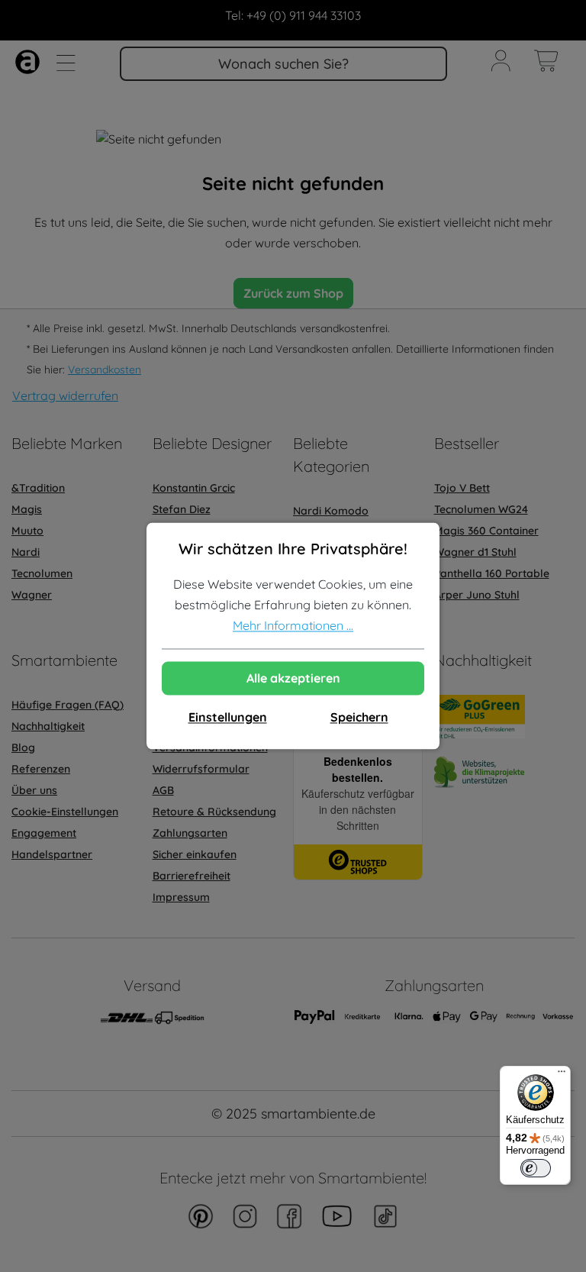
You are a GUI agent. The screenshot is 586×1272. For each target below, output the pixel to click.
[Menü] (561, 1075)
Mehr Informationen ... (293, 626)
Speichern (359, 717)
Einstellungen (227, 717)
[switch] (535, 1168)
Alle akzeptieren (293, 678)
